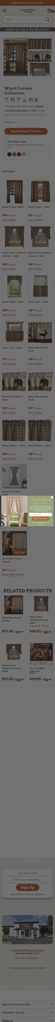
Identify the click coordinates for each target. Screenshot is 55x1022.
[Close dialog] (52, 497)
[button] (40, 518)
